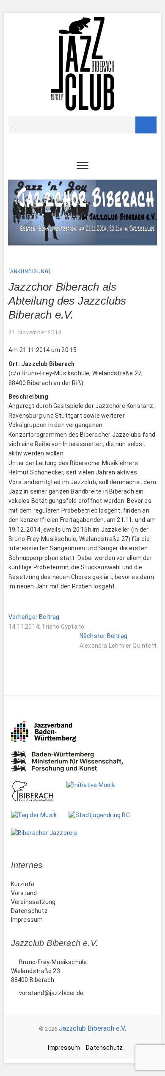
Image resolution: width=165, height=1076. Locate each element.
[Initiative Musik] (96, 785)
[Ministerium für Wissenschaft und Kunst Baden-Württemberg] (73, 755)
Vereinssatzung (33, 902)
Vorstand (24, 893)
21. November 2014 (34, 332)
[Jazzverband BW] (49, 725)
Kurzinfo (23, 884)
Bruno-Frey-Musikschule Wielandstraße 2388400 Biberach (49, 971)
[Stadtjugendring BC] (105, 815)
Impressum (27, 919)
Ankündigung (29, 272)
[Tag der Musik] (40, 815)
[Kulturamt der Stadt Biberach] (38, 785)
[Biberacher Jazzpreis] (50, 832)
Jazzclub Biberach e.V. (92, 1028)
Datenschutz (29, 910)
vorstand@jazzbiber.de (50, 993)
